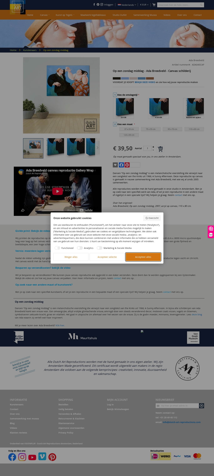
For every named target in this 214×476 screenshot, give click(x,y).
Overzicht (154, 218)
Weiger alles (71, 256)
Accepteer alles (143, 256)
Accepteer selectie (107, 256)
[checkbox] (63, 248)
